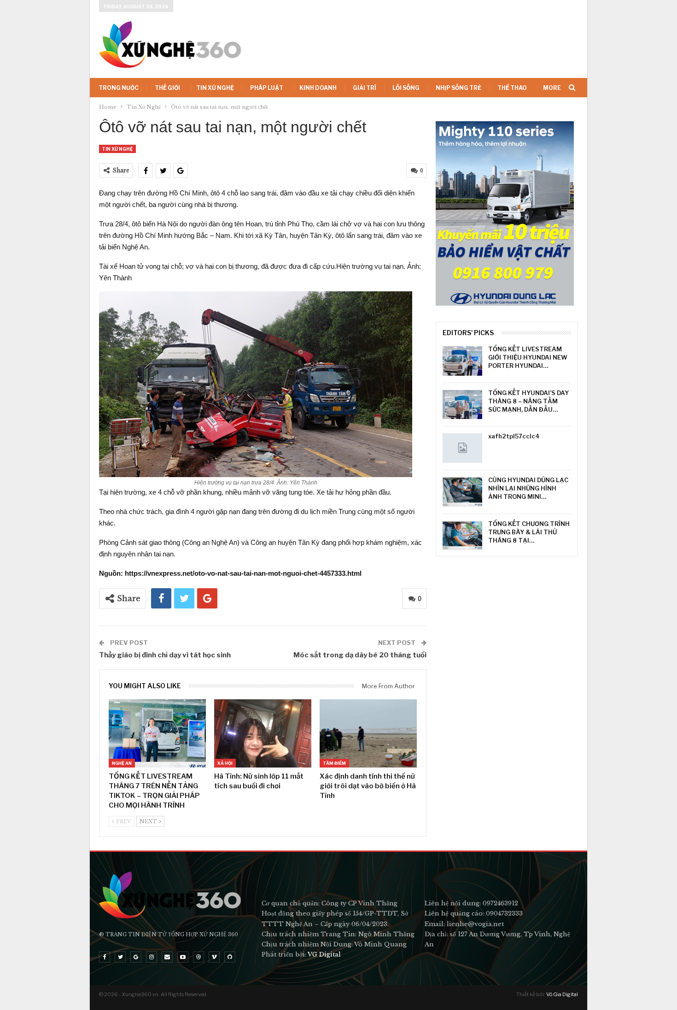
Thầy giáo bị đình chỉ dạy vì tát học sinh (165, 655)
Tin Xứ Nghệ (215, 87)
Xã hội (225, 763)
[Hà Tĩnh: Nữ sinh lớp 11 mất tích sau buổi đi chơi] (262, 733)
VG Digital (324, 954)
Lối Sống (406, 87)
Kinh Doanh (318, 87)
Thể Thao (512, 87)
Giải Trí (364, 87)
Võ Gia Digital (562, 994)
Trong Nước (119, 87)
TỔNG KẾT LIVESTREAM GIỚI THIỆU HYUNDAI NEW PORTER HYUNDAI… (527, 357)
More (552, 87)
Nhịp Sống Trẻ (458, 87)
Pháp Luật (266, 87)
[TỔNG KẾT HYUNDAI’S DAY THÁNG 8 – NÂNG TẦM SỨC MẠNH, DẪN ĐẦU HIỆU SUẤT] (462, 404)
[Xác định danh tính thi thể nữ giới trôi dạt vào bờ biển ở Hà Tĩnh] (368, 733)
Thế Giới (167, 87)
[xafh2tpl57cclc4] (462, 448)
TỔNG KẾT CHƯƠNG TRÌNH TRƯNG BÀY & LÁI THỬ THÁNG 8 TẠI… (529, 532)
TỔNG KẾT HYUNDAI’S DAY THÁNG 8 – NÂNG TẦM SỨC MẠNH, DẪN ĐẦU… (528, 401)
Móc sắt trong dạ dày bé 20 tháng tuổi (359, 655)
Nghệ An (122, 763)
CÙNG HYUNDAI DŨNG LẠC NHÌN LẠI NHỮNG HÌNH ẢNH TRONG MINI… (528, 488)
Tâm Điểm (334, 763)
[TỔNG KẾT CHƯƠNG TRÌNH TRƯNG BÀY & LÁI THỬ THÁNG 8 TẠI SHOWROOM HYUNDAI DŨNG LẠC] (462, 535)
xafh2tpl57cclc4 (514, 436)
